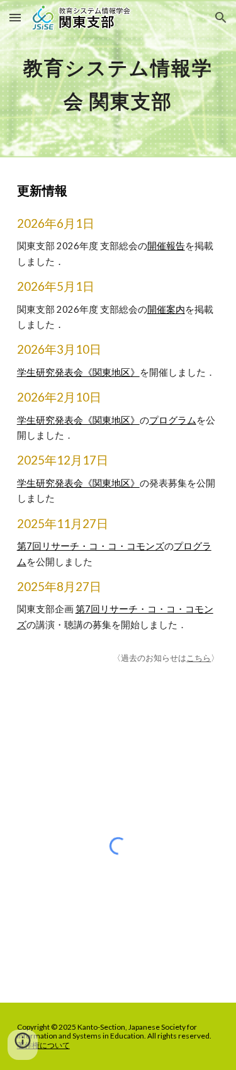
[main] (118, 79)
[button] (15, 17)
